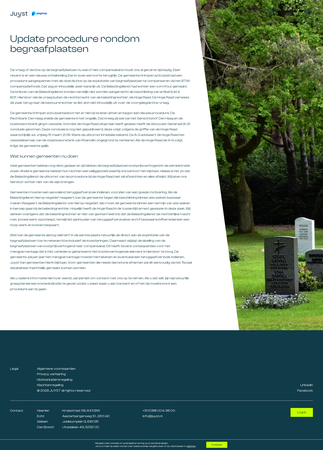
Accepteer (216, 444)
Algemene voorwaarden (56, 369)
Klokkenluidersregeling (54, 380)
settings (191, 446)
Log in (301, 412)
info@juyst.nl (152, 416)
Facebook (305, 390)
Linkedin (306, 385)
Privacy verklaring (51, 374)
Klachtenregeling (50, 385)
